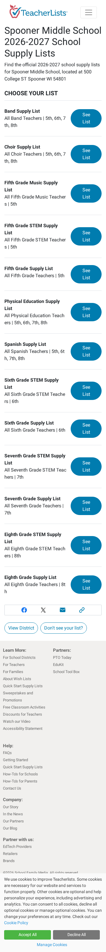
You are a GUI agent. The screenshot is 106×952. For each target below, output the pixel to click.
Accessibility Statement (22, 728)
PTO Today (62, 657)
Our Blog (10, 828)
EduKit (58, 664)
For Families (13, 671)
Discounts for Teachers (22, 714)
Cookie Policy (16, 922)
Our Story (10, 807)
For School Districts (19, 657)
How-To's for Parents (20, 781)
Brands (9, 861)
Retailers (10, 853)
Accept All (28, 934)
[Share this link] (82, 610)
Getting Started (15, 760)
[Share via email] (62, 610)
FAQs (7, 753)
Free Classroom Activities (24, 707)
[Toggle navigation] (88, 12)
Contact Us (12, 788)
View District (21, 628)
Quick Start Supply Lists (23, 686)
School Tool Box (66, 671)
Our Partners (13, 821)
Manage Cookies (52, 944)
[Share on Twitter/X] (43, 610)
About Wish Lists (17, 679)
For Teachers (14, 664)
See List (92, 118)
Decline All (76, 934)
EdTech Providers (17, 846)
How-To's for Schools (20, 774)
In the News (13, 814)
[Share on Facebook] (24, 610)
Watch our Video (16, 721)
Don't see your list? (63, 628)
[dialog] (53, 912)
